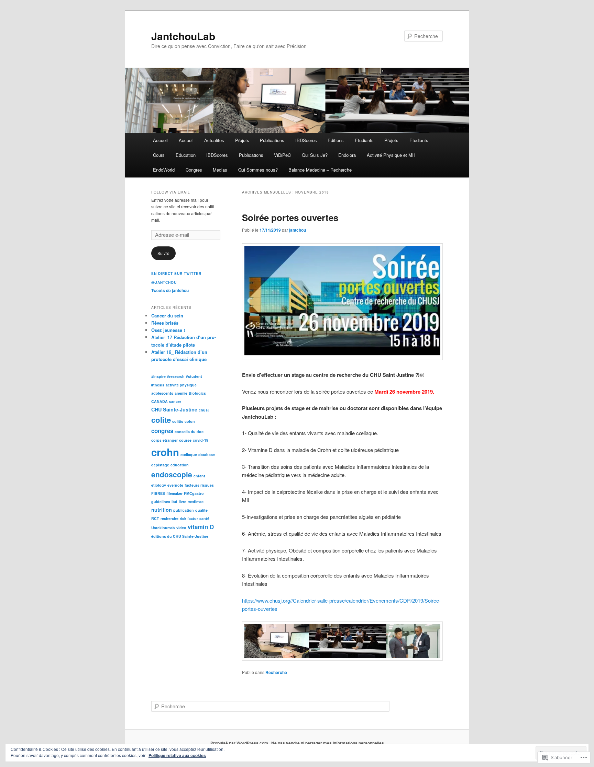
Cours (159, 155)
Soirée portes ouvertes (290, 217)
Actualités (214, 140)
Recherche (276, 672)
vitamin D (201, 527)
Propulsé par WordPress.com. (239, 743)
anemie (181, 393)
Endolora (347, 155)
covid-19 (200, 440)
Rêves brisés (164, 322)
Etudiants (364, 140)
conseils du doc (189, 431)
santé (204, 518)
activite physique (181, 384)
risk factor (189, 518)
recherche (169, 518)
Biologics (197, 393)
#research (176, 376)
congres (162, 431)
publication (183, 510)
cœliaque (188, 454)
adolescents (162, 393)
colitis (177, 421)
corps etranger (164, 440)
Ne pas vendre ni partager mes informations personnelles (327, 743)
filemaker (174, 493)
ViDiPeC (282, 155)
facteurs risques (199, 485)
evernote (175, 485)
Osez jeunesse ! (168, 330)
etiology (158, 485)
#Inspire (158, 376)
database (206, 454)
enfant (199, 475)
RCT (155, 518)
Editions (336, 140)
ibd (174, 501)
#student (194, 376)
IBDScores (306, 140)
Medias (220, 169)
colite (161, 419)
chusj (204, 409)
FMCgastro (194, 493)
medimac (196, 501)
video (181, 527)
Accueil (160, 140)
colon (190, 421)
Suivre (163, 253)
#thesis (157, 384)
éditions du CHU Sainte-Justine (179, 536)
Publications (272, 140)
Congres (194, 169)
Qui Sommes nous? (258, 169)
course (185, 440)
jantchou (297, 230)
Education (186, 155)
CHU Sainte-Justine (174, 409)
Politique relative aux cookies (177, 755)
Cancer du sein (167, 315)
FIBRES (158, 493)
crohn (165, 452)
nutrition (161, 509)
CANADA (159, 401)
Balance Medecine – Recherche (320, 169)
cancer (175, 401)
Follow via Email (170, 192)
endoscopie (171, 474)
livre (182, 501)
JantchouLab (183, 35)
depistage (160, 464)
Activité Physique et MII (391, 155)
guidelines (160, 501)
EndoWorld (164, 169)
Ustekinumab (163, 527)
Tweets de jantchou (170, 290)
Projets (242, 140)
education (179, 464)
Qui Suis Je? (315, 155)
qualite (201, 510)
